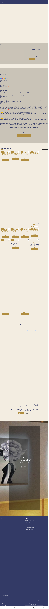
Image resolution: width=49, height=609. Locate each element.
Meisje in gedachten (15, 155)
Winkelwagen (3, 601)
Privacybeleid (27, 522)
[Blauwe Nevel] (25, 274)
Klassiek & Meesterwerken (40, 603)
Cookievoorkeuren (4, 605)
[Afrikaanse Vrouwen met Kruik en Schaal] (35, 241)
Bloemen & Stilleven (28, 601)
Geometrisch (27, 603)
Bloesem (33, 601)
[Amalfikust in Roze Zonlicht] (15, 240)
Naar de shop (21, 413)
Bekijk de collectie (9, 21)
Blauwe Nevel (25, 310)
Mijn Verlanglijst (3, 603)
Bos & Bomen (41, 601)
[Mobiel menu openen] (1, 2)
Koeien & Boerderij (33, 604)
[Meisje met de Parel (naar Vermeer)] (25, 230)
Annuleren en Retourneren (30, 529)
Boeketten (37, 601)
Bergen (42, 600)
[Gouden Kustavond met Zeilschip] (5, 230)
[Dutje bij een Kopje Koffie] (25, 153)
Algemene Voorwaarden (29, 520)
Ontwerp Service (28, 531)
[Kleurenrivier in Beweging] (15, 230)
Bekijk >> (24, 466)
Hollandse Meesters (33, 603)
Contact (26, 532)
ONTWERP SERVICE (18, 21)
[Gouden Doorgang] (35, 186)
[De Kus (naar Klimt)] (35, 230)
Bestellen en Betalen (29, 525)
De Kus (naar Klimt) (35, 232)
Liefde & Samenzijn (40, 604)
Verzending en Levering (30, 527)
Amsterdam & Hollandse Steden (36, 600)
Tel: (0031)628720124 (4, 595)
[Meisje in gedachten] (15, 153)
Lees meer (43, 124)
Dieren (46, 601)
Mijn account (3, 600)
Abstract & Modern (28, 600)
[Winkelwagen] (47, 2)
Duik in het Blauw (5, 310)
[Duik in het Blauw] (5, 274)
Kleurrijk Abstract (28, 604)
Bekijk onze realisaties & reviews (24, 135)
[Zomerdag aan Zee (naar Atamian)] (5, 153)
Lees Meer (27, 413)
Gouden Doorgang (35, 223)
